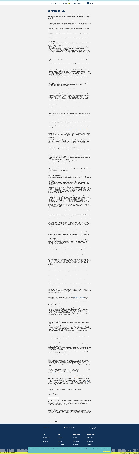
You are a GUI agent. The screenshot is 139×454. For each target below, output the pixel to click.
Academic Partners (90, 437)
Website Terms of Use (128, 452)
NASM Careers (60, 442)
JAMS (87, 381)
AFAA (88, 442)
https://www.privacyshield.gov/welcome (62, 386)
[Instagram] (64, 427)
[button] (52, 0)
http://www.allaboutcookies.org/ (72, 128)
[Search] (90, 3)
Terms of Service (136, 453)
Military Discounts (61, 444)
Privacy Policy (118, 452)
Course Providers (90, 441)
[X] (69, 427)
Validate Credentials (76, 441)
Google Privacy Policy (132, 453)
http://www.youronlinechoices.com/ (84, 128)
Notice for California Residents (123, 452)
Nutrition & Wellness (46, 437)
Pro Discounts (75, 437)
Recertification (75, 442)
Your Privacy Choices (137, 452)
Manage (104, 451)
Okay (108, 451)
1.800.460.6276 (94, 426)
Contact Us (60, 438)
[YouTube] (67, 427)
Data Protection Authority (56, 372)
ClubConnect (89, 444)
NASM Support (60, 437)
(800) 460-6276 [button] (82, 0)
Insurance (74, 438)
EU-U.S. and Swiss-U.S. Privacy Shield (78, 297)
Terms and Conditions (69, 29)
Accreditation (60, 441)
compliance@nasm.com (58, 274)
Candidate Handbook (76, 444)
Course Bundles (45, 441)
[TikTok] (71, 427)
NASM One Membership (47, 438)
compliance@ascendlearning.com (53, 398)
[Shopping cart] (92, 3)
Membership (65, 3)
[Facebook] (74, 427)
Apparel (44, 442)
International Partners (90, 438)
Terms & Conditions (132, 452)
